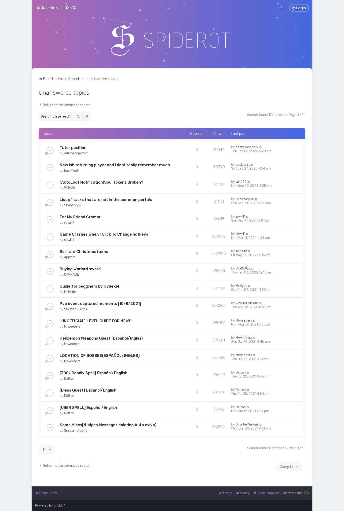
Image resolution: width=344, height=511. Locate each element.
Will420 (69, 188)
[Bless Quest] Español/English (88, 390)
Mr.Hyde (70, 292)
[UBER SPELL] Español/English (88, 407)
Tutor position (73, 147)
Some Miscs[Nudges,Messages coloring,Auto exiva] (108, 424)
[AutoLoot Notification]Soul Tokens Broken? (101, 182)
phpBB (58, 505)
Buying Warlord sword (80, 269)
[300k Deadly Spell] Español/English (93, 372)
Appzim (70, 257)
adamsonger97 (75, 153)
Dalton (69, 379)
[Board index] (172, 40)
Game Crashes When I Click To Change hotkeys (104, 234)
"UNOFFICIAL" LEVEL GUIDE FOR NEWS (96, 320)
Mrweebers (72, 327)
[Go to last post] (260, 147)
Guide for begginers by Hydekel (89, 286)
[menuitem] (71, 7)
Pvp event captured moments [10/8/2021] (100, 303)
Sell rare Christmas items (84, 251)
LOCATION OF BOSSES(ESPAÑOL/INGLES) (100, 355)
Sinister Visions (75, 309)
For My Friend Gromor (80, 217)
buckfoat (71, 171)
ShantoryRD (73, 205)
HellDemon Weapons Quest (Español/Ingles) (101, 338)
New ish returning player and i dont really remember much (115, 165)
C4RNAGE (71, 275)
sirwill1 (69, 223)
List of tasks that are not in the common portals (106, 199)
